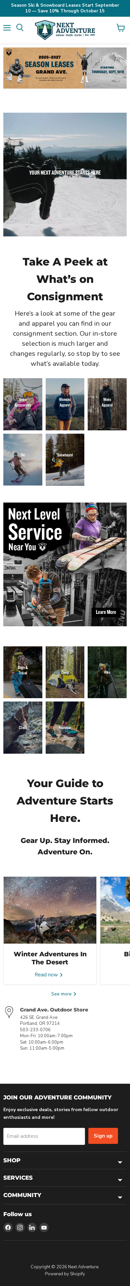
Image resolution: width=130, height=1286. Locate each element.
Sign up (103, 1136)
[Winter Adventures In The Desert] (50, 910)
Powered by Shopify (65, 1274)
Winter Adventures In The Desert (50, 958)
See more (62, 994)
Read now (47, 974)
